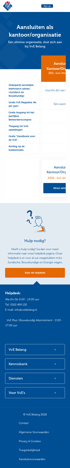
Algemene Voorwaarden (34, 432)
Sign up (47, 6)
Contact (24, 423)
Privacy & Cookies (30, 441)
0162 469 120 (18, 304)
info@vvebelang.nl (26, 309)
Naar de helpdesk (35, 272)
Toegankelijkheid (29, 450)
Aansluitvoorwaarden (32, 459)
